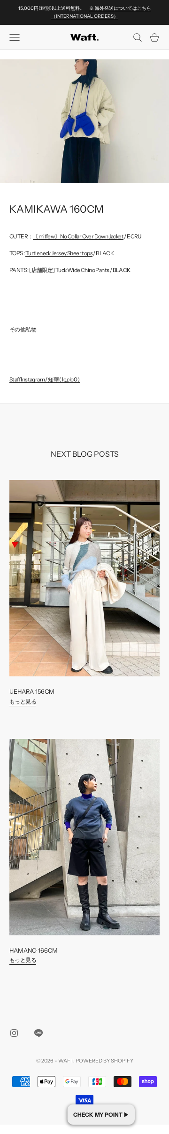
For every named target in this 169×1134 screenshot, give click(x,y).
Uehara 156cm (31, 691)
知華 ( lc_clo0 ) (64, 379)
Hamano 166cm (33, 950)
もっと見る (22, 701)
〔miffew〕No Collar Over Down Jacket (78, 236)
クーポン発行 (101, 1114)
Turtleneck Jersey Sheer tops (58, 253)
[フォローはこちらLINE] (38, 1033)
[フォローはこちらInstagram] (14, 1033)
